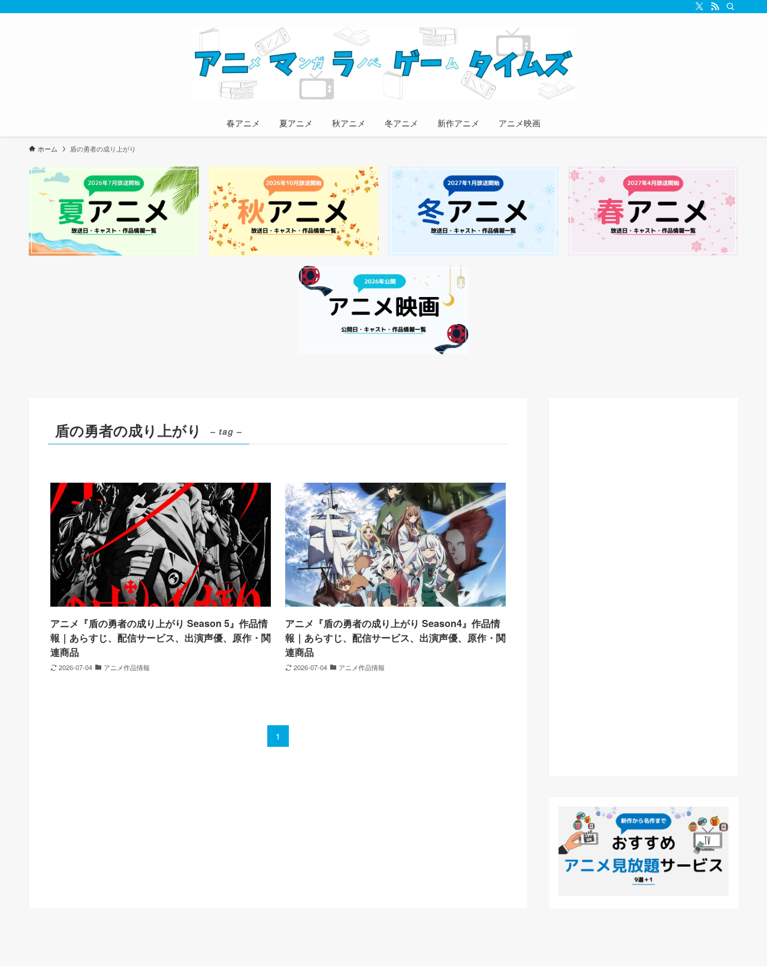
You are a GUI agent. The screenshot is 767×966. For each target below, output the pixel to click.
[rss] (715, 6)
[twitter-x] (699, 6)
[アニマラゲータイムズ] (383, 63)
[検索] (730, 6)
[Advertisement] (643, 587)
